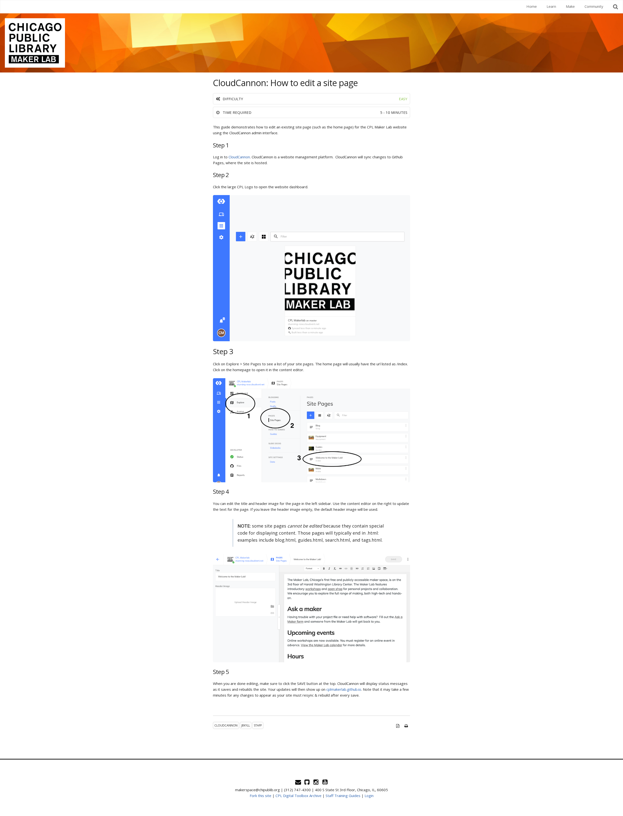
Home (531, 6)
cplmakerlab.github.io (343, 689)
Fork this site (260, 795)
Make (570, 6)
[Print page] (406, 725)
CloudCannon (239, 156)
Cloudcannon (226, 725)
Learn (551, 6)
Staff (258, 725)
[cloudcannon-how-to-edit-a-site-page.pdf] (397, 725)
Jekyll (245, 725)
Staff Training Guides (343, 795)
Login (369, 795)
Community (594, 6)
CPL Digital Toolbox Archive (298, 795)
